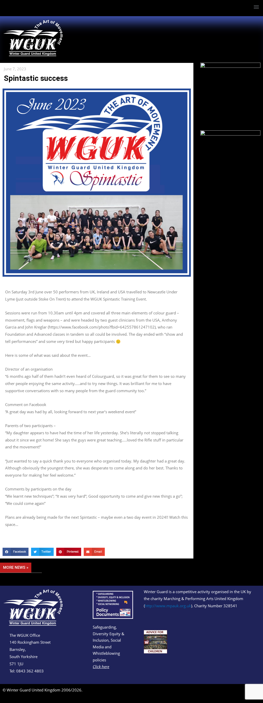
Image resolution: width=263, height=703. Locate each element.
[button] (256, 7)
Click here (101, 666)
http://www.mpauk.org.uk (168, 605)
